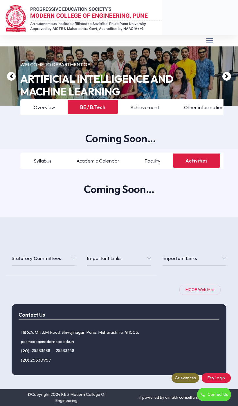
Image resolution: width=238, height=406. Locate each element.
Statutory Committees (36, 258)
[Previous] (11, 76)
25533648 (65, 350)
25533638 (41, 350)
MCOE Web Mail (199, 289)
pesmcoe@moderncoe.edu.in (47, 341)
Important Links (104, 258)
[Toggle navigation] (119, 40)
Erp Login (216, 377)
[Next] (226, 76)
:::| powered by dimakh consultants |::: (171, 397)
